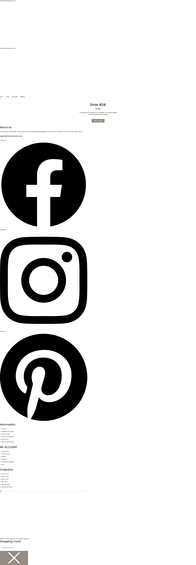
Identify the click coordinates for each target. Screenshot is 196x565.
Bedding (22, 97)
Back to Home (98, 121)
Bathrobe (15, 97)
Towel (7, 97)
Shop (1, 97)
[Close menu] (14, 558)
